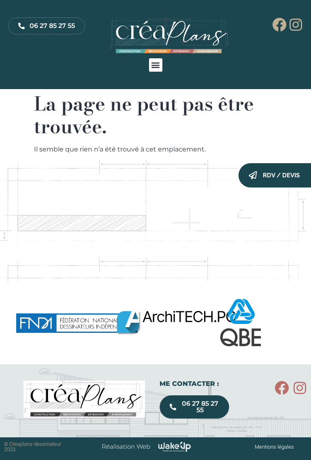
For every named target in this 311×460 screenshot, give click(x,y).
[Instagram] (296, 24)
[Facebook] (279, 24)
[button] (155, 65)
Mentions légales (274, 447)
